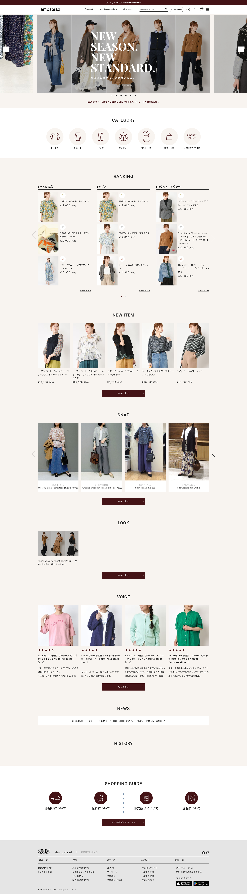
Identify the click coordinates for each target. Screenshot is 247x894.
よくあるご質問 (45, 871)
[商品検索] (176, 9)
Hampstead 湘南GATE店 (189, 487)
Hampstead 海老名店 (146, 487)
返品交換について (80, 867)
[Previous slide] (6, 49)
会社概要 (76, 875)
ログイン (111, 867)
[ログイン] (188, 9)
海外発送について (80, 879)
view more (85, 290)
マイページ (112, 871)
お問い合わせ (148, 879)
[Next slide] (241, 49)
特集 (75, 859)
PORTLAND (89, 852)
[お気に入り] (194, 9)
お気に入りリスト (150, 867)
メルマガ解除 (148, 875)
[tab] (111, 95)
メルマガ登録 (148, 871)
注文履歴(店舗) (114, 879)
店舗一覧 (179, 859)
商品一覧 (88, 9)
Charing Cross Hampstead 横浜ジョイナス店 (58, 487)
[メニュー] (207, 9)
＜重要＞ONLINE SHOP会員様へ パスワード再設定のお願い (123, 101)
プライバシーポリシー (186, 867)
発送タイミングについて (83, 871)
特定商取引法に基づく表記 (189, 871)
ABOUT (145, 859)
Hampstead (63, 852)
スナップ (111, 859)
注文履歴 (111, 875)
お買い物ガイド (45, 867)
